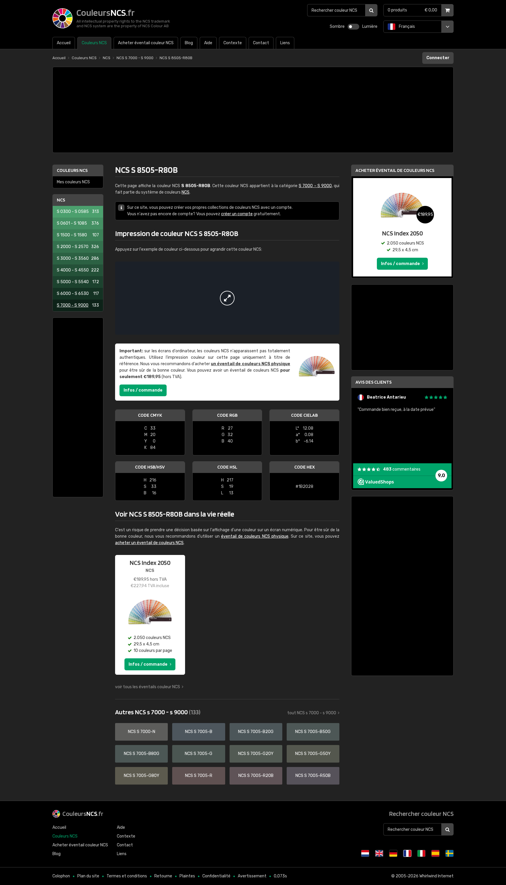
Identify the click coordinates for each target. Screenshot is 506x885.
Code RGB (227, 415)
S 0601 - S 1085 (78, 223)
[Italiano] (421, 853)
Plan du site (88, 876)
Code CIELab (304, 415)
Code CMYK (150, 415)
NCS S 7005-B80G (141, 753)
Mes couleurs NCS (73, 182)
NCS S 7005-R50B (313, 775)
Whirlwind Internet (436, 876)
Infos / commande (143, 390)
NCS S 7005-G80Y (141, 775)
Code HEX (304, 467)
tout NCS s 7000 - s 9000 (311, 712)
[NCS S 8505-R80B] (227, 298)
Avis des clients (373, 382)
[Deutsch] (393, 853)
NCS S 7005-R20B (255, 775)
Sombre (337, 26)
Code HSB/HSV (150, 467)
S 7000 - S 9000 (78, 305)
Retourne (163, 876)
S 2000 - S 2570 (78, 246)
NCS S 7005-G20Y (255, 753)
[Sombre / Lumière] (353, 27)
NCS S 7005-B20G (255, 731)
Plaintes (187, 876)
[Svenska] (449, 853)
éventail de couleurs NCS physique (254, 536)
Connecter (437, 57)
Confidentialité (216, 876)
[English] (379, 853)
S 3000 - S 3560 (78, 258)
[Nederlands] (365, 853)
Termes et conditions (127, 876)
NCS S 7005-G (198, 753)
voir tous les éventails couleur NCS (147, 686)
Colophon (61, 876)
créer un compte (237, 213)
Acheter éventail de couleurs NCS (394, 170)
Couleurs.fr (82, 813)
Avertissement (252, 876)
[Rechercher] (371, 10)
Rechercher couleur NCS (421, 813)
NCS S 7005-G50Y (313, 753)
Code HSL (227, 467)
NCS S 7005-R (198, 775)
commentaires (401, 469)
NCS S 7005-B (198, 731)
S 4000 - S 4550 (78, 270)
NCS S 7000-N (141, 731)
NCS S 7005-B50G (313, 731)
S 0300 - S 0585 (78, 211)
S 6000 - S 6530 (78, 293)
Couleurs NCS (72, 170)
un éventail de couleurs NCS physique (250, 363)
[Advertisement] (253, 110)
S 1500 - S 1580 (78, 235)
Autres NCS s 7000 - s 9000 (157, 712)
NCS (61, 200)
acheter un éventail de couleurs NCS (149, 542)
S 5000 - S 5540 (78, 281)
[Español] (435, 853)
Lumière (369, 26)
